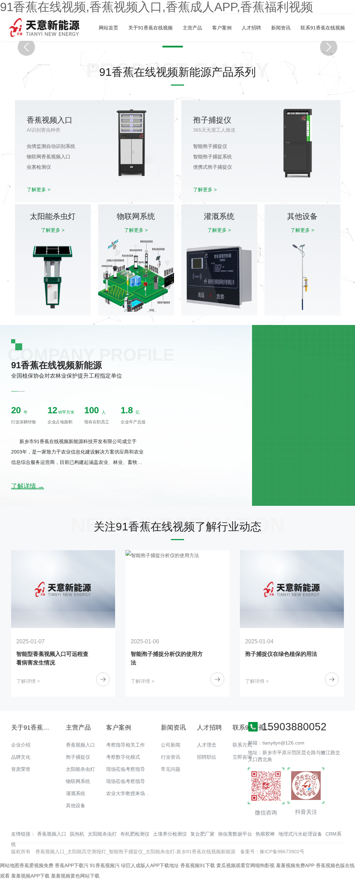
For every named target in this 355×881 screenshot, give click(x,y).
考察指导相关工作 (125, 745)
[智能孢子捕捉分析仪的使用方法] (63, 589)
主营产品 (192, 27)
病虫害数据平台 (235, 834)
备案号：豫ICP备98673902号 (272, 851)
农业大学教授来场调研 (130, 793)
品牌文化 (21, 757)
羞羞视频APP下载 (30, 876)
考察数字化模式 (123, 757)
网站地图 (9, 865)
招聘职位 (206, 757)
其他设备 (75, 805)
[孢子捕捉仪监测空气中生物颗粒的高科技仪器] (292, 589)
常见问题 (170, 769)
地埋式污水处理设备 (300, 834)
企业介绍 (21, 745)
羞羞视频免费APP (295, 865)
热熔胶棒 (265, 834)
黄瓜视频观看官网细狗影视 (245, 865)
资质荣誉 (21, 769)
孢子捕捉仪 (78, 757)
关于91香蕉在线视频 (150, 27)
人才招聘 (251, 27)
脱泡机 (77, 834)
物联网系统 (78, 781)
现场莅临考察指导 (125, 769)
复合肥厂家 (202, 834)
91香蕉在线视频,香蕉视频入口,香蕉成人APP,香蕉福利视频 (156, 7)
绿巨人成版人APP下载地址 (150, 865)
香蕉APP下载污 (71, 865)
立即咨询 (242, 757)
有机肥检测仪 (134, 834)
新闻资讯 (281, 27)
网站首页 (108, 27)
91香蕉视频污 (105, 865)
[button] (172, 46)
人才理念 (206, 745)
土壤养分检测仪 (170, 834)
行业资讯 (170, 757)
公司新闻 (170, 745)
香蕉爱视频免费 (36, 865)
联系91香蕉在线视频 (323, 27)
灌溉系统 (75, 793)
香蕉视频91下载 (197, 865)
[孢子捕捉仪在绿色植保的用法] (177, 589)
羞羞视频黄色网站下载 (75, 876)
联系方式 (242, 745)
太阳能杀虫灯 (80, 769)
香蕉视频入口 (80, 745)
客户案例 (222, 27)
